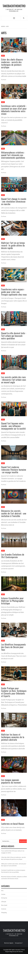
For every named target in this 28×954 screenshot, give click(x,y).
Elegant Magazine (10, 951)
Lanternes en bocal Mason (12, 823)
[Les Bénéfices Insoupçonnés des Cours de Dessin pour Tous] (14, 630)
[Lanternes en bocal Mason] (14, 807)
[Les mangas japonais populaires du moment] (14, 764)
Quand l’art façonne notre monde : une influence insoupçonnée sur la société (13, 426)
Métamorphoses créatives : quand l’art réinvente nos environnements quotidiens (13, 155)
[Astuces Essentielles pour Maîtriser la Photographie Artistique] (14, 583)
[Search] (23, 18)
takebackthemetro (14, 6)
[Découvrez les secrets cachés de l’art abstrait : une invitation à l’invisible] (14, 496)
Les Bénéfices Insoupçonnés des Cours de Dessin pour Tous (13, 647)
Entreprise (4, 898)
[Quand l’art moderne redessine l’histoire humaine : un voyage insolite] (14, 452)
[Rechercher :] (10, 841)
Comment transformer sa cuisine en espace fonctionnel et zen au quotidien (13, 871)
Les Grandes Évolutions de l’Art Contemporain (12, 556)
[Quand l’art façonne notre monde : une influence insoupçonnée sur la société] (14, 409)
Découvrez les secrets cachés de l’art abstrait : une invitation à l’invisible (13, 513)
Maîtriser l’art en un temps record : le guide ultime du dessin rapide (13, 245)
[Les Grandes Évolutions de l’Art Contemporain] (14, 540)
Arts (3, 55)
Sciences (3, 909)
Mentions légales (8, 943)
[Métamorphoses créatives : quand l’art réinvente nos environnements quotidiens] (14, 137)
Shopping (4, 912)
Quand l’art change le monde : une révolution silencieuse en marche (13, 201)
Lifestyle (3, 901)
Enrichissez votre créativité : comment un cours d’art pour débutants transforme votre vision (14, 109)
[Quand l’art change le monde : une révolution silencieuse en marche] (14, 184)
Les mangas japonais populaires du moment (11, 781)
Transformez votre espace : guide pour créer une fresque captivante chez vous (14, 291)
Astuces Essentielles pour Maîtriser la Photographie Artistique (12, 600)
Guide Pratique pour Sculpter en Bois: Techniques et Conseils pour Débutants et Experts (14, 692)
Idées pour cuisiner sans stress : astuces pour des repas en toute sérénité (13, 865)
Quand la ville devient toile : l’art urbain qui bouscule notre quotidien (13, 335)
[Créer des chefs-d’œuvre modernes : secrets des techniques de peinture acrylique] (14, 44)
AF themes (20, 951)
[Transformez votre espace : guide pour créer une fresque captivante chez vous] (14, 274)
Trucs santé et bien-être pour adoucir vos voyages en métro (12, 852)
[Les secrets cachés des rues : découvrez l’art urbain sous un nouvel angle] (14, 362)
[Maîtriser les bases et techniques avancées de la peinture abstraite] (14, 720)
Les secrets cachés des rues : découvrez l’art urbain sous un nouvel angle (13, 379)
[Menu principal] (14, 18)
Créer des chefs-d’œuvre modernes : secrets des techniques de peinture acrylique (12, 63)
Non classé (4, 905)
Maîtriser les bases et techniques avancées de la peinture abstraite (12, 737)
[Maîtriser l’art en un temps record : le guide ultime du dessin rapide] (14, 228)
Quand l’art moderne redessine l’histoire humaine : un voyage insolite (13, 469)
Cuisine (3, 894)
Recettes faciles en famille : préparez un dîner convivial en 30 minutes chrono (14, 878)
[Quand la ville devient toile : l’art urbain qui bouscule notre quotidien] (14, 318)
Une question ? (19, 943)
